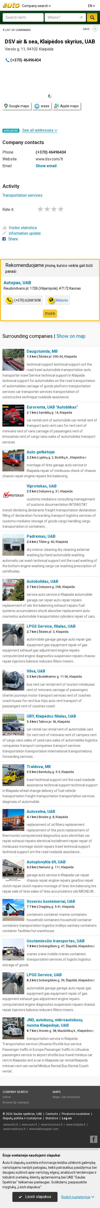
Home (7, 1097)
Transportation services (22, 195)
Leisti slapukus (37, 1196)
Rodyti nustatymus (75, 1197)
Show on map (71, 336)
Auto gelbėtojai (41, 452)
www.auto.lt (29, 1124)
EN (90, 6)
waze (45, 106)
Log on (67, 1118)
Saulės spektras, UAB (27, 1114)
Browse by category (16, 1102)
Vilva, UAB (36, 671)
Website (62, 300)
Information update (25, 233)
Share (13, 239)
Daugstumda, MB (42, 351)
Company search (35, 6)
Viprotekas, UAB (42, 486)
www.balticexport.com (43, 1129)
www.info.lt (10, 1124)
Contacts (52, 1114)
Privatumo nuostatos (76, 1114)
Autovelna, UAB (41, 811)
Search (92, 17)
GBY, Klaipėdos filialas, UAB (51, 716)
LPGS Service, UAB (44, 975)
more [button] (50, 313)
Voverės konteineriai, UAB (51, 901)
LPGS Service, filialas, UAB (51, 626)
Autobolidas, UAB (42, 581)
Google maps (19, 106)
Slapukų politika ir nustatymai (22, 1118)
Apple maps (69, 106)
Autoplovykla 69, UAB (46, 862)
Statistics (51, 1118)
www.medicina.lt (14, 1129)
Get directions (70, 1097)
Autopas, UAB (17, 282)
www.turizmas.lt (51, 1124)
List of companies (18, 30)
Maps (56, 1092)
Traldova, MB (39, 766)
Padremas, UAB (41, 536)
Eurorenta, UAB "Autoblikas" (52, 407)
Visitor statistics (23, 227)
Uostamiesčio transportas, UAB (55, 941)
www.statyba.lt (75, 1124)
